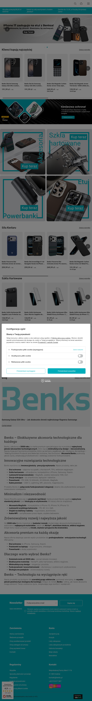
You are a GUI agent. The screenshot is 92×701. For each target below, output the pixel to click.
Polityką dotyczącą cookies (61, 338)
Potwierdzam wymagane (26, 371)
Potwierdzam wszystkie (66, 371)
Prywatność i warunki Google (48, 342)
